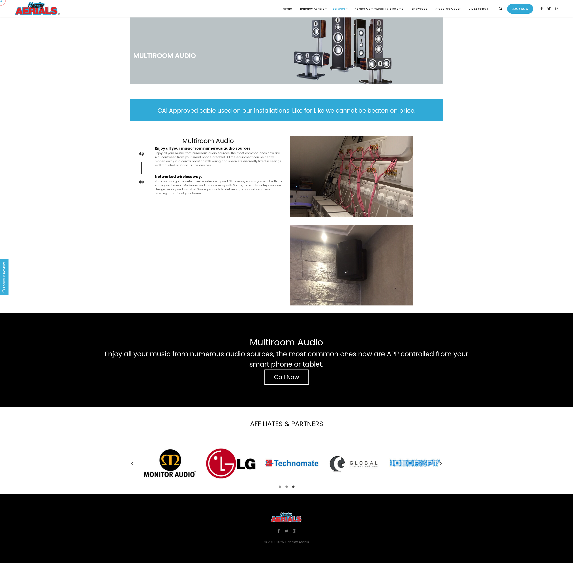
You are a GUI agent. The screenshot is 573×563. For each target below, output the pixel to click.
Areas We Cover (448, 9)
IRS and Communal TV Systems (379, 9)
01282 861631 (478, 9)
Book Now (520, 9)
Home (287, 9)
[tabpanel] (286, 463)
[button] (132, 463)
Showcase (420, 9)
